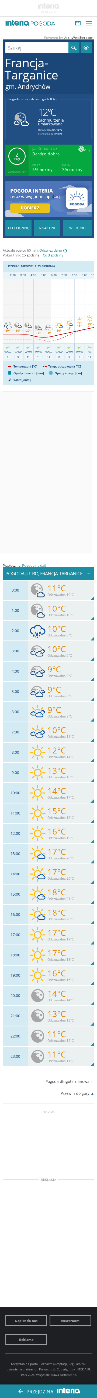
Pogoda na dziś (34, 565)
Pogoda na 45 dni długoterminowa (47, 228)
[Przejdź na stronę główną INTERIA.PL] (17, 23)
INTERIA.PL (83, 1369)
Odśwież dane (50, 250)
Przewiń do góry (75, 1093)
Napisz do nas (26, 1321)
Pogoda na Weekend (77, 228)
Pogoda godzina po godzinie (18, 228)
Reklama (26, 1339)
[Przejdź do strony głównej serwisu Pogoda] (43, 24)
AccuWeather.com (78, 37)
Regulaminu (76, 1364)
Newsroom (70, 1321)
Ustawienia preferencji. (22, 1369)
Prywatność (47, 1369)
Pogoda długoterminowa (67, 1081)
